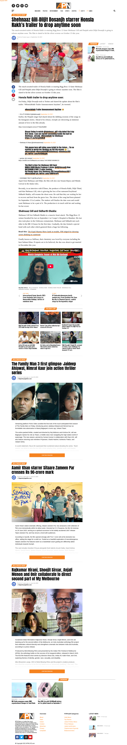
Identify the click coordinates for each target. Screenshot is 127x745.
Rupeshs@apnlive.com (25, 378)
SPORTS (67, 11)
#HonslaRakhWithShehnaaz (47, 151)
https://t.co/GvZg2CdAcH (35, 138)
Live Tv (82, 11)
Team (41, 719)
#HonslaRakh (30, 109)
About (41, 717)
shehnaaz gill (67, 287)
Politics (45, 11)
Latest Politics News (70, 722)
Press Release (68, 724)
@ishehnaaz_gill (50, 131)
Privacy (42, 728)
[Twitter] (21, 737)
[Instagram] (26, 737)
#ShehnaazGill (64, 151)
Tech (61, 11)
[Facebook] (17, 737)
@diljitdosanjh (61, 167)
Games (90, 11)
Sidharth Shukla (24, 289)
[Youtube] (30, 737)
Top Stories (67, 719)
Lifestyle (74, 11)
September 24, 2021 (47, 114)
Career (42, 722)
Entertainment (54, 11)
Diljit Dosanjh (33, 287)
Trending (33, 289)
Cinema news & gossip (71, 728)
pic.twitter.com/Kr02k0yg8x (36, 153)
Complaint (43, 730)
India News (37, 11)
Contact (42, 724)
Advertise (43, 726)
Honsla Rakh (43, 287)
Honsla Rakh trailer (55, 287)
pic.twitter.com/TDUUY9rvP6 (47, 173)
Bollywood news (69, 730)
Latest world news (70, 726)
